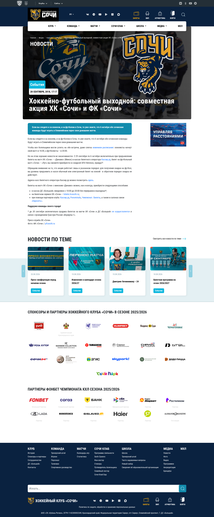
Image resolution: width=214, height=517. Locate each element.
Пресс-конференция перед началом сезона (43, 281)
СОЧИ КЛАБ (101, 448)
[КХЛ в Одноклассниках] (185, 3)
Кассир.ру (106, 159)
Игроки (54, 456)
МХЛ (180, 26)
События (36, 290)
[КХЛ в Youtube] (190, 3)
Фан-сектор (99, 460)
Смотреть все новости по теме (167, 238)
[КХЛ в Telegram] (195, 3)
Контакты (32, 467)
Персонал (55, 460)
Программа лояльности (104, 453)
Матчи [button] (94, 26)
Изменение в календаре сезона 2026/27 (86, 281)
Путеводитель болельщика (105, 467)
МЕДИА (168, 448)
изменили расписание (103, 147)
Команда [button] (72, 26)
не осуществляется (121, 211)
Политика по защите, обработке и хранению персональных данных (107, 507)
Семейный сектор (101, 471)
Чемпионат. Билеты (91, 197)
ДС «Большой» (34, 464)
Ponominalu (75, 197)
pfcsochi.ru (50, 223)
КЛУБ (31, 448)
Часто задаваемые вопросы (134, 460)
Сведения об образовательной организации (140, 467)
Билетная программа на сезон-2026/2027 (164, 281)
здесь (90, 180)
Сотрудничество (34, 460)
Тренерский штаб (58, 453)
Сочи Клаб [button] (117, 26)
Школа (124, 453)
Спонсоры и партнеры (37, 456)
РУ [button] (70, 14)
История (31, 453)
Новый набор (127, 464)
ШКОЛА (126, 448)
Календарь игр (83, 453)
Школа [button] (140, 26)
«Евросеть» (37, 201)
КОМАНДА (57, 448)
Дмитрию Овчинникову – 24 (126, 281)
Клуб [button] (51, 26)
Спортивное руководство (61, 467)
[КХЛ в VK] (180, 3)
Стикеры (98, 464)
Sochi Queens (99, 456)
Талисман (55, 464)
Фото (165, 456)
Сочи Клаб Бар (100, 474)
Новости (166, 453)
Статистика (81, 456)
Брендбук (167, 471)
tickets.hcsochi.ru (71, 194)
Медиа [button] (161, 26)
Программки (168, 464)
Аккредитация (169, 467)
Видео (166, 460)
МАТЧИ (81, 448)
